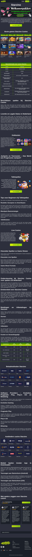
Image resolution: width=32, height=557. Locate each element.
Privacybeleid (27, 543)
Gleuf (27, 34)
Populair (3, 34)
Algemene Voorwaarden (27, 541)
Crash (19, 34)
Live (11, 34)
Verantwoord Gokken (28, 547)
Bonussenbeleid (27, 546)
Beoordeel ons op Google (26, 502)
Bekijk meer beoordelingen (16, 526)
